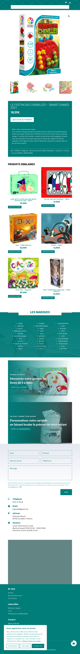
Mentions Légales (14, 608)
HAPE (41, 331)
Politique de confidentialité (18, 614)
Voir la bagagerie (20, 429)
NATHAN (63, 328)
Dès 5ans (32, 151)
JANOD (42, 339)
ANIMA (20, 323)
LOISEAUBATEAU (63, 323)
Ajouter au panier (22, 119)
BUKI (20, 339)
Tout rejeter (25, 646)
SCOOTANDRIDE (63, 339)
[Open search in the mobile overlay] (40, 7)
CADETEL (20, 341)
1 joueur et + (59, 151)
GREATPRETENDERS (41, 326)
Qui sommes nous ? (15, 595)
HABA (42, 328)
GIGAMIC (42, 323)
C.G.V (10, 611)
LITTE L (41, 349)
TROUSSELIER (63, 344)
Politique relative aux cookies (31, 641)
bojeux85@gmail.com (20, 509)
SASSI (63, 336)
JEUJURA (41, 341)
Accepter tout (38, 646)
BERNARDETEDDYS (20, 331)
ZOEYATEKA (63, 349)
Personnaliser (12, 646)
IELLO (42, 333)
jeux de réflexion (17, 153)
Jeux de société (41, 151)
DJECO (20, 349)
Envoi (66, 492)
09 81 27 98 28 (18, 502)
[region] (25, 637)
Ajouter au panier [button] (14, 207)
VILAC (63, 346)
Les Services (12, 598)
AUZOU (20, 328)
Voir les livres (19, 387)
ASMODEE (20, 326)
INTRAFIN (42, 336)
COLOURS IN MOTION (20, 344)
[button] (69, 16)
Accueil (10, 593)
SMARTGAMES (28, 153)
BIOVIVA (20, 333)
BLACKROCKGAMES (20, 336)
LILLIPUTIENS (41, 346)
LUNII (63, 326)
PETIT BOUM (63, 333)
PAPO (63, 331)
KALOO (41, 344)
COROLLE (20, 346)
